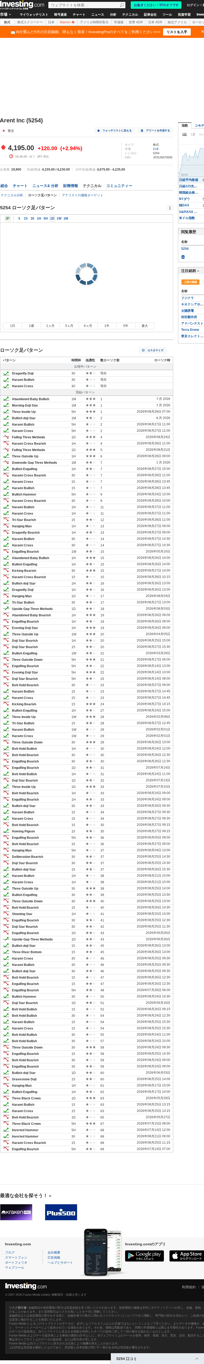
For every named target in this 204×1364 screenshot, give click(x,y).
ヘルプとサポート (60, 1262)
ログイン (193, 5)
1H (39, 218)
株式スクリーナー (30, 22)
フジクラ (187, 298)
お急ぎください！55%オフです (156, 5)
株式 (7, 22)
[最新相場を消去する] (183, 255)
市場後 (119, 22)
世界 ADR (136, 22)
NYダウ (184, 199)
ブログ (10, 1252)
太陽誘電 (187, 311)
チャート (79, 14)
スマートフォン (16, 1257)
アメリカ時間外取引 (94, 22)
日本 (51, 22)
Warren (65, 22)
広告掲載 (54, 1257)
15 (26, 218)
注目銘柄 (188, 271)
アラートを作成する (158, 130)
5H (46, 218)
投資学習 (184, 14)
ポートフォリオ (16, 1262)
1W (59, 218)
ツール (167, 14)
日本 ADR (155, 22)
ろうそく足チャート (8, 218)
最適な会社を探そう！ (24, 1195)
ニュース (97, 14)
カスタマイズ (155, 350)
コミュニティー (119, 186)
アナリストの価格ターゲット (82, 195)
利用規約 (189, 1287)
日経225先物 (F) (190, 186)
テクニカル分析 (12, 195)
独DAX (184, 205)
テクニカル (130, 14)
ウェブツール (14, 1267)
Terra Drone (190, 330)
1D (52, 218)
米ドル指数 (187, 218)
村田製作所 (189, 317)
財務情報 (70, 186)
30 (32, 218)
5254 (185, 249)
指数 (185, 125)
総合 (4, 186)
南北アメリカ (177, 22)
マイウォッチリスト (34, 14)
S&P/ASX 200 (189, 212)
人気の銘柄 (190, 281)
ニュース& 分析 (45, 186)
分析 (113, 14)
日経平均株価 (188, 180)
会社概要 (54, 1252)
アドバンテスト (192, 323)
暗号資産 (60, 14)
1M (65, 218)
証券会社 (150, 14)
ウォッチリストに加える (117, 130)
